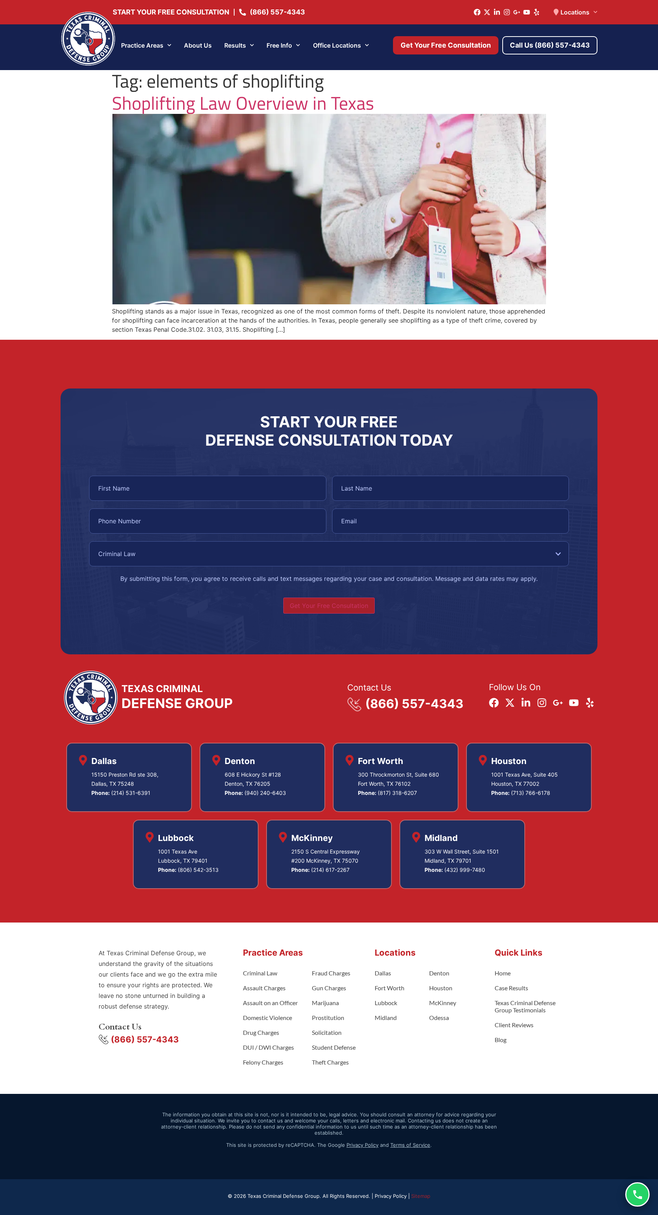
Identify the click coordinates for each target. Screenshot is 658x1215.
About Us (198, 45)
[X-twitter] (487, 12)
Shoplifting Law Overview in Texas (243, 103)
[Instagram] (506, 12)
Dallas (383, 973)
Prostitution (328, 1017)
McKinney (442, 1002)
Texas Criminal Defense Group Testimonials (525, 1006)
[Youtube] (526, 12)
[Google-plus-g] (516, 12)
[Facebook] (477, 12)
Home (503, 973)
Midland (386, 1017)
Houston (440, 987)
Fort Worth (389, 987)
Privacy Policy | (393, 1196)
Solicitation (327, 1032)
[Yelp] (536, 12)
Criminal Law (260, 973)
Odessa (439, 1017)
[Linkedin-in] (497, 12)
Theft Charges (330, 1062)
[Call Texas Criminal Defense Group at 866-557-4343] (637, 1194)
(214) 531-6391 (130, 793)
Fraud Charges (331, 973)
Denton (439, 973)
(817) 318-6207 (397, 793)
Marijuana (325, 1002)
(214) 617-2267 (330, 869)
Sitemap (420, 1196)
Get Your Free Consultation (329, 605)
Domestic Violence (267, 1017)
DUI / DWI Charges (268, 1047)
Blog (500, 1039)
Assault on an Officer (270, 1002)
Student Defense (334, 1047)
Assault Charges (264, 987)
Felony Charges (263, 1062)
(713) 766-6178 (530, 793)
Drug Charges (261, 1032)
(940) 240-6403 (265, 793)
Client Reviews (514, 1024)
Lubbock (386, 1002)
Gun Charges (329, 987)
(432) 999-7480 (464, 869)
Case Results (511, 987)
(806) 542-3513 (198, 869)
